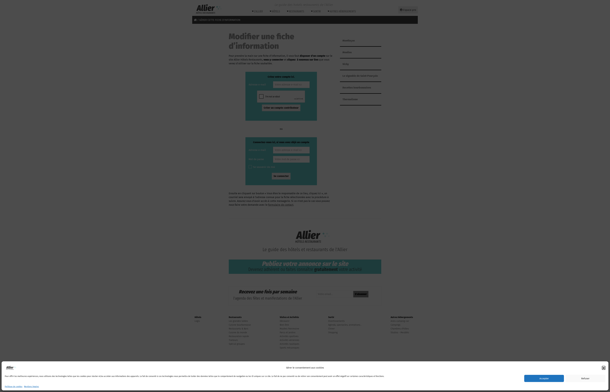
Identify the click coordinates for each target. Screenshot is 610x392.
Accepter (544, 378)
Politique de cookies (13, 386)
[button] (603, 367)
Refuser (585, 378)
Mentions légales (31, 386)
